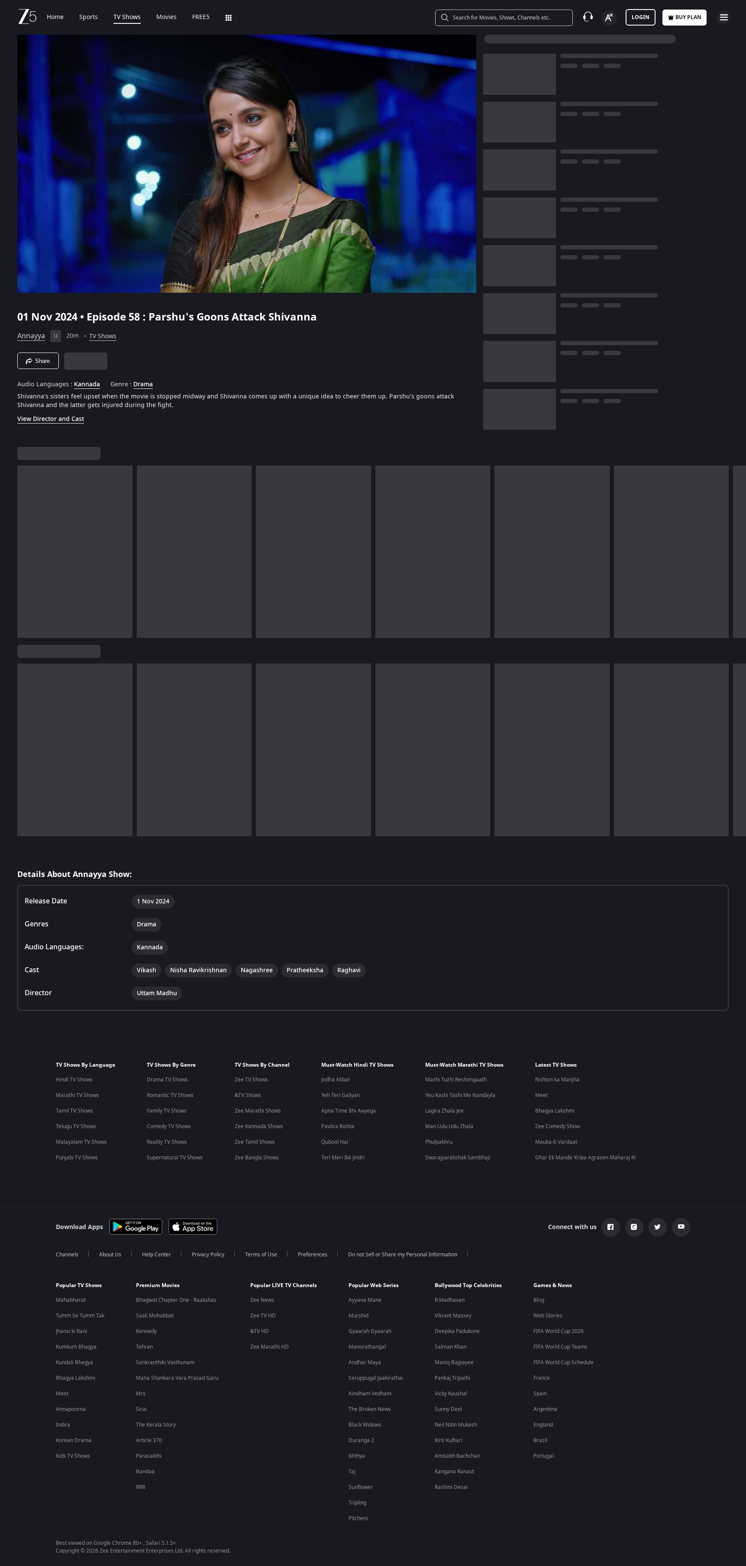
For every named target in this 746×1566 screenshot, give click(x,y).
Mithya (357, 1456)
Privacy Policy (208, 1255)
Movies (166, 17)
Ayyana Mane (365, 1300)
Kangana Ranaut (454, 1471)
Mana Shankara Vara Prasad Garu (177, 1378)
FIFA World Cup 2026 (558, 1331)
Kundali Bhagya (74, 1362)
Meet (541, 1095)
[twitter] (658, 1227)
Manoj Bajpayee (454, 1362)
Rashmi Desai (451, 1487)
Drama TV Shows (167, 1080)
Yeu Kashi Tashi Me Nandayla (460, 1095)
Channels (67, 1255)
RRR (140, 1487)
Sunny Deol (448, 1409)
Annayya (31, 336)
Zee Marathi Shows (258, 1111)
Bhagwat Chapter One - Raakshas (176, 1300)
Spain (540, 1394)
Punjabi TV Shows (77, 1158)
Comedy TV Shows (169, 1126)
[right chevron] (736, 552)
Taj (352, 1471)
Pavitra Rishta (337, 1126)
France (541, 1378)
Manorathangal (367, 1347)
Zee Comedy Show (557, 1126)
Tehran (144, 1347)
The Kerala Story (156, 1425)
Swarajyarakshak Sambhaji (457, 1158)
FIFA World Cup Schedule (563, 1362)
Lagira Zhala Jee (444, 1111)
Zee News (262, 1300)
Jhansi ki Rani (71, 1331)
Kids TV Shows (73, 1456)
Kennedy (146, 1331)
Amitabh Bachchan (457, 1456)
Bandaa (145, 1471)
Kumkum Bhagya (76, 1347)
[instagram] (634, 1227)
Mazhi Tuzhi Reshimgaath (456, 1080)
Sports (88, 17)
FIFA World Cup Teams (560, 1347)
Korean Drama (73, 1440)
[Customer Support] (587, 17)
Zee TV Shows (251, 1080)
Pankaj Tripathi (452, 1378)
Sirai (141, 1409)
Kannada (87, 384)
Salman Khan (450, 1347)
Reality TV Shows (167, 1142)
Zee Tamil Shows (255, 1142)
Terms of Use (261, 1255)
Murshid (358, 1316)
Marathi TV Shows (77, 1095)
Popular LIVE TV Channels (283, 1285)
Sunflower (361, 1487)
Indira (63, 1425)
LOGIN (640, 17)
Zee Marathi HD (269, 1347)
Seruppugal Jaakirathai (376, 1378)
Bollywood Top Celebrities (468, 1285)
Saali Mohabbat (155, 1316)
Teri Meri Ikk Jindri (343, 1158)
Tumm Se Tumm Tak (80, 1316)
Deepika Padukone (457, 1331)
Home (55, 17)
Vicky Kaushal (451, 1394)
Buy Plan (688, 17)
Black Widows (365, 1425)
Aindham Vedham (370, 1394)
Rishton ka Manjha (557, 1080)
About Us (110, 1255)
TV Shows (127, 17)
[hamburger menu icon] (724, 17)
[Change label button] (609, 18)
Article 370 (149, 1440)
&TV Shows (248, 1095)
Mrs (140, 1394)
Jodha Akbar (335, 1080)
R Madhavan (450, 1300)
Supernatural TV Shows (175, 1158)
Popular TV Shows (79, 1285)
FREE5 (201, 17)
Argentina (545, 1409)
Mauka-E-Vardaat (556, 1142)
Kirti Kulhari (448, 1440)
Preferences (312, 1255)
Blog (538, 1300)
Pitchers (358, 1518)
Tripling (357, 1503)
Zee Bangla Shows (257, 1158)
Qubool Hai (334, 1142)
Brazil (540, 1440)
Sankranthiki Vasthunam (165, 1362)
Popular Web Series (374, 1285)
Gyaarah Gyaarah (370, 1331)
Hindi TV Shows (74, 1080)
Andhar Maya (365, 1362)
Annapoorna (71, 1409)
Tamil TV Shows (74, 1111)
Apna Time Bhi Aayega (348, 1111)
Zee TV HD (263, 1316)
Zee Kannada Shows (259, 1126)
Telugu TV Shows (76, 1126)
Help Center (156, 1255)
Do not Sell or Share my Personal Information (402, 1255)
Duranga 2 (361, 1440)
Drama (143, 384)
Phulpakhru (438, 1142)
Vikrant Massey (453, 1316)
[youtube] (681, 1227)
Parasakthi (148, 1456)
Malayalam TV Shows (81, 1142)
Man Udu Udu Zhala (449, 1126)
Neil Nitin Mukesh (456, 1425)
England (543, 1425)
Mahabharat (71, 1300)
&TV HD (259, 1331)
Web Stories (547, 1316)
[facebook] (611, 1227)
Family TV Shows (167, 1111)
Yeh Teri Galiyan (340, 1095)
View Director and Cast (50, 419)
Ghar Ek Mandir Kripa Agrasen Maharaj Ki (585, 1158)
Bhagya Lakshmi (555, 1111)
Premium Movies (158, 1285)
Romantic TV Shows (170, 1095)
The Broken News (370, 1409)
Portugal (543, 1456)
